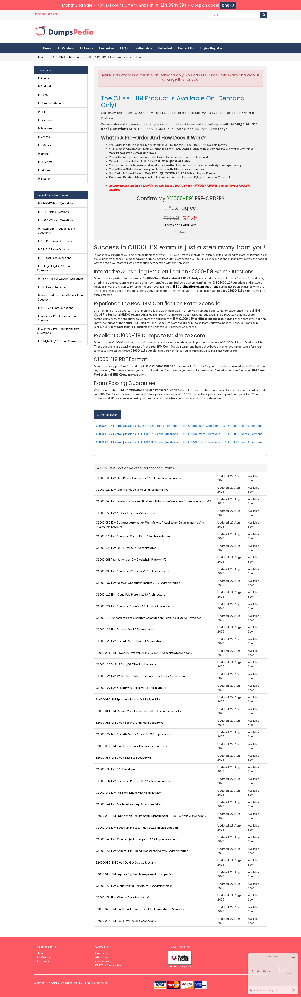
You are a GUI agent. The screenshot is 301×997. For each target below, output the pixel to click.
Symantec (46, 128)
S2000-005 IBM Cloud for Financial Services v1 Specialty (131, 746)
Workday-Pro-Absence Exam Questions (57, 318)
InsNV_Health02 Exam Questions (62, 278)
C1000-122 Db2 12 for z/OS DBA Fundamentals (126, 664)
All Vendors (66, 48)
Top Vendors (45, 70)
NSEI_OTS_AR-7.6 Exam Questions (54, 268)
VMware (45, 145)
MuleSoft (46, 162)
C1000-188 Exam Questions (200, 425)
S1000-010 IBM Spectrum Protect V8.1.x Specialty (128, 699)
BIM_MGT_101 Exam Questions (61, 341)
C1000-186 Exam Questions (116, 425)
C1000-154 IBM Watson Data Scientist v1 (122, 897)
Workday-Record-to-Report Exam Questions (60, 297)
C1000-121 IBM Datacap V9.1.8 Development (125, 629)
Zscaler (45, 178)
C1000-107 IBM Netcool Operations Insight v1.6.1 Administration (138, 582)
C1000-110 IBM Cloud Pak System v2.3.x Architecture (130, 594)
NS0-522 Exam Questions (57, 220)
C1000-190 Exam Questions (200, 442)
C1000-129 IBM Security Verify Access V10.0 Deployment (133, 734)
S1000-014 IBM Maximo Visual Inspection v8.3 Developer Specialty (138, 711)
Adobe (44, 78)
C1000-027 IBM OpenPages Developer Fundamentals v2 (132, 489)
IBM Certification (69, 57)
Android (45, 86)
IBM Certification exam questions (195, 286)
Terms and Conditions (180, 225)
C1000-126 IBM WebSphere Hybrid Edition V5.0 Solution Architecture (141, 676)
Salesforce (47, 120)
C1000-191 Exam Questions (242, 442)
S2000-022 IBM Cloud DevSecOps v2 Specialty (126, 920)
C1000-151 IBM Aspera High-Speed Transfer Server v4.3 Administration (142, 850)
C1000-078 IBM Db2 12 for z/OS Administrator (126, 548)
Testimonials (143, 48)
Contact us (102, 953)
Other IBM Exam (107, 414)
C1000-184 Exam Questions (116, 442)
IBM (51, 57)
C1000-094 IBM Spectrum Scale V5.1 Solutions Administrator (135, 606)
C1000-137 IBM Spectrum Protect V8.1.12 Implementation (134, 781)
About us (101, 957)
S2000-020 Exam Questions (157, 425)
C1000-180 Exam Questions (200, 434)
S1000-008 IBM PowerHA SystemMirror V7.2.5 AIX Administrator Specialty (144, 652)
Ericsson (45, 170)
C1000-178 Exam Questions (158, 434)
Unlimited (165, 48)
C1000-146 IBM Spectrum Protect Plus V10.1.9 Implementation (137, 827)
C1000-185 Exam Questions (158, 442)
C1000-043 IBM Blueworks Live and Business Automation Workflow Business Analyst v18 (153, 501)
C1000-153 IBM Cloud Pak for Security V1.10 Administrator (134, 885)
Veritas (45, 136)
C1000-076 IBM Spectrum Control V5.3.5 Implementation (133, 536)
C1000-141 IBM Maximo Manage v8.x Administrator (129, 792)
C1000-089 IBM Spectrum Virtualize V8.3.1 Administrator (132, 571)
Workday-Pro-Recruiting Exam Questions (58, 330)
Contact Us (186, 48)
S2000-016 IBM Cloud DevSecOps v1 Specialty (126, 862)
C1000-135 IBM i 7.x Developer (116, 769)
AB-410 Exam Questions (56, 241)
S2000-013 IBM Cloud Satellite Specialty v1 (123, 757)
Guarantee (106, 48)
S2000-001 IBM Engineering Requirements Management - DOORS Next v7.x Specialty (151, 816)
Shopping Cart (47, 14)
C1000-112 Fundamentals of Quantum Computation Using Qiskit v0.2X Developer (148, 617)
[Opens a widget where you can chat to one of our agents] (273, 974)
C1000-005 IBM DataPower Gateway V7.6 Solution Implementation (139, 478)
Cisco (44, 94)
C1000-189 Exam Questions (242, 425)
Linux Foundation (51, 103)
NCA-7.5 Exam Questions (56, 308)
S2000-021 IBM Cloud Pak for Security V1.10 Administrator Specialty (140, 909)
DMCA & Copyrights (108, 965)
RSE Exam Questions (53, 287)
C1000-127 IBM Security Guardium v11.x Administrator (131, 687)
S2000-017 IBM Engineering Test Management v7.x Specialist (135, 874)
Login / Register (211, 48)
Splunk (44, 153)
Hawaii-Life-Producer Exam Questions (56, 230)
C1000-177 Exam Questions (116, 434)
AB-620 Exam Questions (56, 249)
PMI (43, 111)
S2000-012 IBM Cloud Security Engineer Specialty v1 (129, 722)
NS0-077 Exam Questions (57, 203)
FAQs (124, 48)
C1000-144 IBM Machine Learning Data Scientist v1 (129, 804)
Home (47, 48)
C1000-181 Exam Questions (242, 434)
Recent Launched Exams (52, 195)
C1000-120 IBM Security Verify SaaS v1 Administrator (130, 641)
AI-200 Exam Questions (55, 257)
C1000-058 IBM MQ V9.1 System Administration (127, 513)
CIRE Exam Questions (54, 211)
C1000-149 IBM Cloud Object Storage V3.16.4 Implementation (136, 839)
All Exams (86, 48)
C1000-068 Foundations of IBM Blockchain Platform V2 (131, 559)
